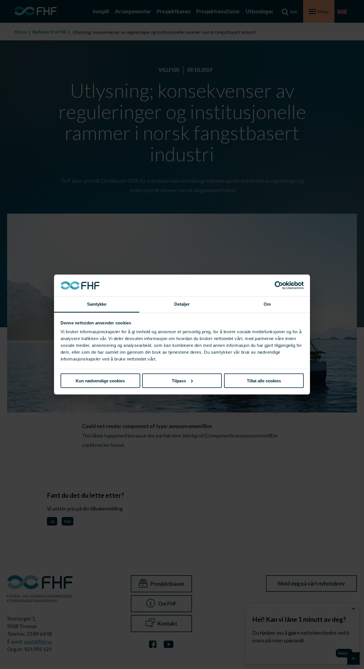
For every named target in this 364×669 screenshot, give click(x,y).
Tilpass (179, 380)
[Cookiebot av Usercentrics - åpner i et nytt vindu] (279, 285)
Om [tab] (267, 304)
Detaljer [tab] (182, 304)
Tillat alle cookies (264, 380)
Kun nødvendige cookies (100, 380)
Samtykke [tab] (97, 304)
